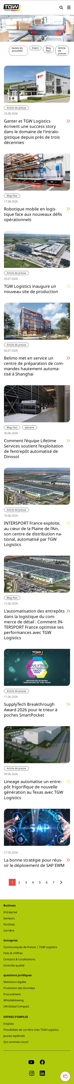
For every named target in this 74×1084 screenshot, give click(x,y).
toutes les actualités (17, 49)
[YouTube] (31, 1062)
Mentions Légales (14, 982)
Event (35, 48)
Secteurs (9, 918)
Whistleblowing (13, 1000)
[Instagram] (31, 1073)
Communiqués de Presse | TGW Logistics (30, 947)
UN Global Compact (16, 1006)
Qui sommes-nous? (16, 1042)
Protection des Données (19, 988)
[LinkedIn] (42, 1073)
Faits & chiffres (13, 953)
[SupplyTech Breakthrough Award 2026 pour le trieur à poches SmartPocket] (37, 667)
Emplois (8, 1024)
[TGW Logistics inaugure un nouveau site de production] (37, 249)
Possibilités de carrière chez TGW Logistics (31, 1030)
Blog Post (48, 49)
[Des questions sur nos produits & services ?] (65, 1076)
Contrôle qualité (13, 965)
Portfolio (9, 924)
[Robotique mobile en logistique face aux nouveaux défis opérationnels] (37, 172)
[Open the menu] (69, 7)
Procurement (12, 994)
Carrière (8, 930)
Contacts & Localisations (19, 959)
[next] (61, 882)
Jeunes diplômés (14, 1036)
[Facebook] (42, 1062)
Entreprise (10, 912)
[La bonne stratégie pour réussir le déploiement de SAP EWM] (37, 827)
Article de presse (62, 50)
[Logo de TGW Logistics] (11, 7)
